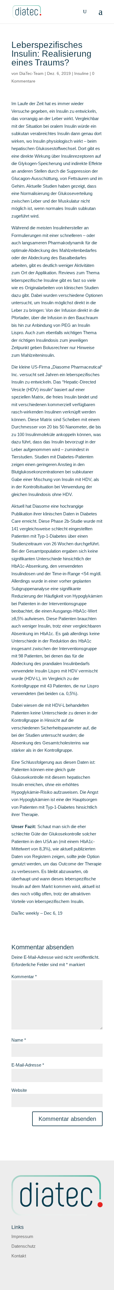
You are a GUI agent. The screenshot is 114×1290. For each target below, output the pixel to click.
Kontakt (18, 1255)
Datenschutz (23, 1246)
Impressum (22, 1236)
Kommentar (24, 976)
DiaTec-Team (31, 73)
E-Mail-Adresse (27, 1064)
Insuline (81, 73)
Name (18, 1039)
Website (19, 1090)
